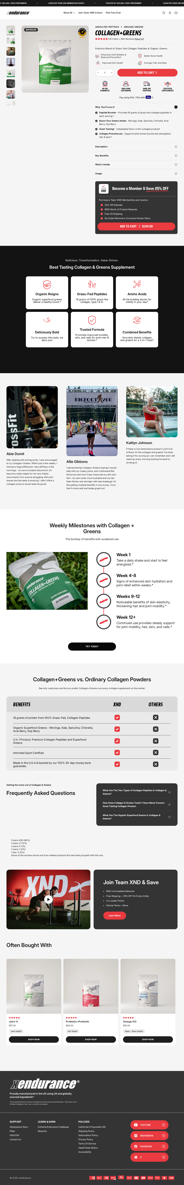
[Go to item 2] (10, 41)
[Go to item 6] (10, 84)
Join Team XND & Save (90, 12)
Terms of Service (87, 1143)
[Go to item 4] (10, 62)
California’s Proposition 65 (91, 1127)
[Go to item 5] (10, 73)
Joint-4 (13, 1021)
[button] (101, 39)
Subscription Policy (88, 1135)
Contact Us (15, 1139)
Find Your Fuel (113, 12)
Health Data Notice (88, 1147)
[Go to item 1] (10, 30)
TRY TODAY (92, 646)
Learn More (115, 915)
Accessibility (84, 1152)
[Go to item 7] (10, 95)
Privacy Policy (85, 1139)
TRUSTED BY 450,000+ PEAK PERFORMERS (104, 3)
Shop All (67, 12)
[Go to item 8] (10, 105)
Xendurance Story (19, 1127)
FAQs (12, 1131)
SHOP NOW (34, 1039)
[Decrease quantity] (98, 72)
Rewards (42, 1131)
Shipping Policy (86, 1131)
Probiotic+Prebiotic (77, 1021)
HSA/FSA (14, 1135)
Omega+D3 (129, 1021)
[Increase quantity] (111, 72)
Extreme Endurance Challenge (53, 1127)
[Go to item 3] (10, 51)
